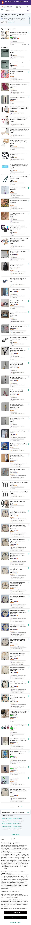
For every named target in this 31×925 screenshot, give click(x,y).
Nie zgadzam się (17, 917)
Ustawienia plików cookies (12, 903)
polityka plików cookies (6, 908)
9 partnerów (25, 863)
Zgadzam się (17, 912)
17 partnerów (25, 862)
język (14, 838)
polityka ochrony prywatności (20, 908)
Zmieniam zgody (15, 922)
